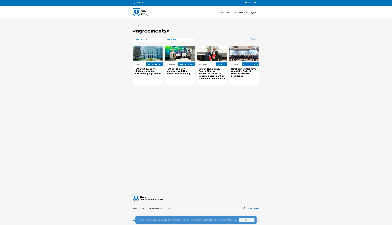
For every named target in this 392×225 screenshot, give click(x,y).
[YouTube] (134, 221)
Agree (247, 220)
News (143, 25)
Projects (169, 208)
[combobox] (180, 40)
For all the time (141, 39)
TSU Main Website (253, 208)
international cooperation (187, 64)
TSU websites (142, 3)
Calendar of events (155, 208)
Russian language (155, 64)
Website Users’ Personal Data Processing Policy (222, 221)
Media (143, 208)
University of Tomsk (251, 64)
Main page (136, 25)
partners (221, 64)
